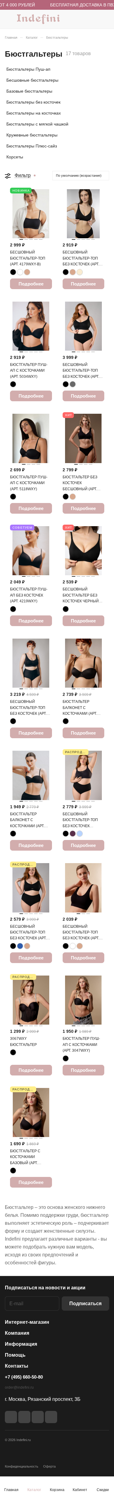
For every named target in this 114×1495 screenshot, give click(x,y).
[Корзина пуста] (104, 19)
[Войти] (92, 19)
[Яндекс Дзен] (38, 1417)
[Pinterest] (51, 1417)
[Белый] (20, 272)
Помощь (15, 1355)
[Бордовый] (73, 834)
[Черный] (13, 272)
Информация (21, 1344)
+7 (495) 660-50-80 (24, 1377)
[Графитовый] (73, 384)
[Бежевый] (27, 272)
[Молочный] (80, 272)
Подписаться (85, 1303)
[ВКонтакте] (11, 1417)
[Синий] (20, 946)
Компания (17, 1333)
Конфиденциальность (21, 1466)
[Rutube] (24, 1417)
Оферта (49, 1466)
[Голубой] (80, 834)
